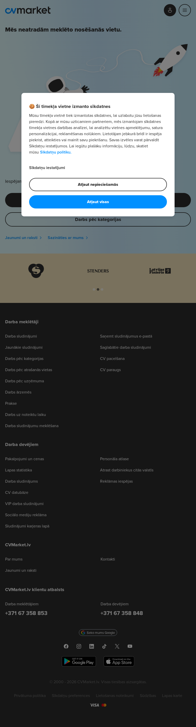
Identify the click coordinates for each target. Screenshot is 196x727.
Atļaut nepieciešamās (98, 184)
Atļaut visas (98, 202)
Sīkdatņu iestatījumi (47, 168)
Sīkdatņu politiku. (55, 152)
